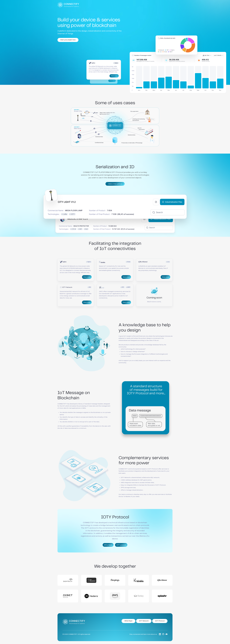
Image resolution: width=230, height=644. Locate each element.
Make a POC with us (115, 184)
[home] (68, 4)
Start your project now (68, 40)
